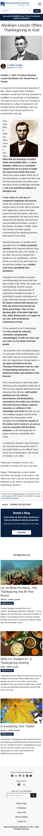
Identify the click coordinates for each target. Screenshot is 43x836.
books (8, 496)
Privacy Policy (21, 803)
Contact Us (21, 821)
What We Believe (21, 817)
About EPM (21, 812)
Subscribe (21, 532)
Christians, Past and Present (20, 504)
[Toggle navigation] (39, 4)
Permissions (21, 808)
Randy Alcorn (16, 65)
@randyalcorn (18, 494)
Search (37, 11)
